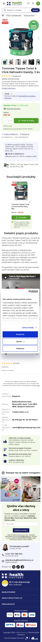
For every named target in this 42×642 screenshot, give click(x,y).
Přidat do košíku (27, 121)
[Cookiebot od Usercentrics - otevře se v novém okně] (29, 291)
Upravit (19, 341)
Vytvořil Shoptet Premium (14, 638)
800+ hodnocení (15, 584)
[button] (38, 38)
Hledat (35, 10)
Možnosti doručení (13, 109)
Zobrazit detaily (28, 327)
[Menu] (4, 3)
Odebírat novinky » (21, 530)
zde (38, 385)
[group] (21, 38)
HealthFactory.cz (25, 536)
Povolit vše (20, 334)
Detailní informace (9, 88)
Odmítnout (20, 348)
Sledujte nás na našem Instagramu (23, 473)
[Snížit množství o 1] (5, 120)
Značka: (10, 79)
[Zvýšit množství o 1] (11, 120)
